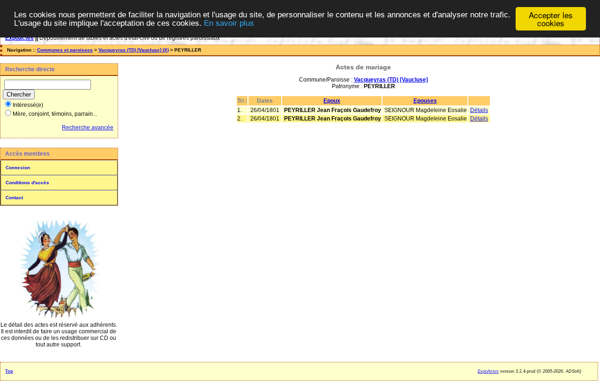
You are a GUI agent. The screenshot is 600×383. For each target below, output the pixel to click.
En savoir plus (229, 23)
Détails (479, 110)
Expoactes (19, 38)
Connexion (18, 167)
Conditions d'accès (27, 182)
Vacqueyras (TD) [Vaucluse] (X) (133, 50)
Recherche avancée (87, 127)
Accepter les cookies (551, 19)
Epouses (425, 101)
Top (9, 371)
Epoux (331, 101)
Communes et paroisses (65, 50)
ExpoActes (488, 371)
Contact (14, 197)
